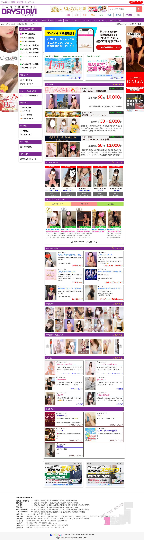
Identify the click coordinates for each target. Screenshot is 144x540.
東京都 (36, 503)
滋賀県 (62, 507)
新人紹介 (51, 20)
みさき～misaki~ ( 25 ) (83, 229)
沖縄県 (82, 512)
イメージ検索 (27, 115)
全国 (138, 15)
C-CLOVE (100, 190)
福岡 (68, 15)
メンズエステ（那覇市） (30, 45)
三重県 (76, 507)
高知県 (80, 509)
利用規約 (29, 527)
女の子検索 (26, 111)
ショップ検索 (27, 107)
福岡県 (36, 512)
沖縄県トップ (24, 20)
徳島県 (87, 509)
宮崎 (109, 15)
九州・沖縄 (16, 24)
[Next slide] (120, 346)
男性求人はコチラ (74, 78)
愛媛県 (68, 509)
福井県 (68, 505)
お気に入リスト (62, 520)
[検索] (139, 9)
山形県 (68, 501)
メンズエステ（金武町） (30, 64)
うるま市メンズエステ (96, 516)
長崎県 (49, 512)
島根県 (49, 509)
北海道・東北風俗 (22, 501)
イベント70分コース (105, 255)
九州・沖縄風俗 (21, 512)
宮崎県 (68, 512)
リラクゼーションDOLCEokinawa (111, 299)
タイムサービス (103, 20)
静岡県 (49, 505)
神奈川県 (44, 503)
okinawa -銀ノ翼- (77, 389)
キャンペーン (85, 20)
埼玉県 (57, 503)
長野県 (87, 505)
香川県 (74, 509)
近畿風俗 (19, 507)
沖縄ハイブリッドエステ (114, 282)
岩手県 (49, 501)
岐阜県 (43, 505)
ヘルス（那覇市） (28, 38)
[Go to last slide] (47, 346)
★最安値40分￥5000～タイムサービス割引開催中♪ (116, 288)
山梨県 (55, 505)
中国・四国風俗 (21, 509)
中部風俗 (19, 505)
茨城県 (63, 503)
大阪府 (36, 507)
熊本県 (55, 512)
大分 (101, 15)
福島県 (74, 501)
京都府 (43, 507)
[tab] (81, 352)
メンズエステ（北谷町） (30, 53)
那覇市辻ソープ (31, 516)
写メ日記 (67, 20)
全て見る (119, 84)
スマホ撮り (59, 20)
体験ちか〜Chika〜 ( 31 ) (53, 229)
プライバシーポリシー (40, 527)
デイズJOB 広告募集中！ (105, 75)
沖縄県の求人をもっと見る (71, 56)
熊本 (93, 15)
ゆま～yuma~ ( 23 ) (67, 229)
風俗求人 (88, 518)
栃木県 (69, 503)
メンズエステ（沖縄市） (30, 49)
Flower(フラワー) (84, 190)
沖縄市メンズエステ (68, 516)
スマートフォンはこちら (56, 527)
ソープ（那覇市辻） (29, 34)
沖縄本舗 (120, 389)
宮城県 (62, 501)
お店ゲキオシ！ (35, 20)
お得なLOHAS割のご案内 (66, 272)
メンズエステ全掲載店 (30, 95)
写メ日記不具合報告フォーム (48, 523)
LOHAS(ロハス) (77, 282)
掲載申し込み (41, 525)
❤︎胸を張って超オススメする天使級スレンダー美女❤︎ (76, 288)
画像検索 (48, 514)
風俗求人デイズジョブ (117, 20)
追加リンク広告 (51, 525)
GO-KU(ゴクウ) (68, 190)
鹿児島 (118, 15)
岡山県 (36, 509)
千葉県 (50, 503)
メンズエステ (42, 516)
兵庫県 (55, 507)
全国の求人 (118, 56)
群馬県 (76, 503)
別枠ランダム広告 (63, 525)
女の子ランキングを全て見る (85, 242)
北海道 (36, 501)
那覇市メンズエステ (54, 516)
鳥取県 (55, 509)
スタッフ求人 (27, 134)
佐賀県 (43, 512)
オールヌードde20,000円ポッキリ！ (110, 272)
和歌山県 (69, 507)
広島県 (43, 509)
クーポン (94, 20)
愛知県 (36, 505)
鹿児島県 (75, 512)
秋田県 (55, 501)
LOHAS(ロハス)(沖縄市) (63, 75)
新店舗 (44, 20)
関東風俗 (19, 503)
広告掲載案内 (31, 525)
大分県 (62, 512)
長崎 (85, 15)
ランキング (75, 20)
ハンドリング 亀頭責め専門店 (72, 373)
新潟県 (80, 505)
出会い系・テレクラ (29, 68)
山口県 (62, 509)
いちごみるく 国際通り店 (54, 190)
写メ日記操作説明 (32, 523)
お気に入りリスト (28, 118)
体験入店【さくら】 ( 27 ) (114, 229)
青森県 (43, 501)
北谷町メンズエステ (82, 516)
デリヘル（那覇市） (29, 41)
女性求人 (26, 131)
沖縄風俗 (24, 24)
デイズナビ (7, 24)
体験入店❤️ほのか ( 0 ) (99, 229)
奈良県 (49, 507)
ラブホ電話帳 (27, 147)
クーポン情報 (27, 80)
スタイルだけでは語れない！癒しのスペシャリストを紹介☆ (79, 255)
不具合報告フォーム (29, 159)
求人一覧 (76, 463)
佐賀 (76, 15)
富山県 (74, 505)
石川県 (62, 505)
